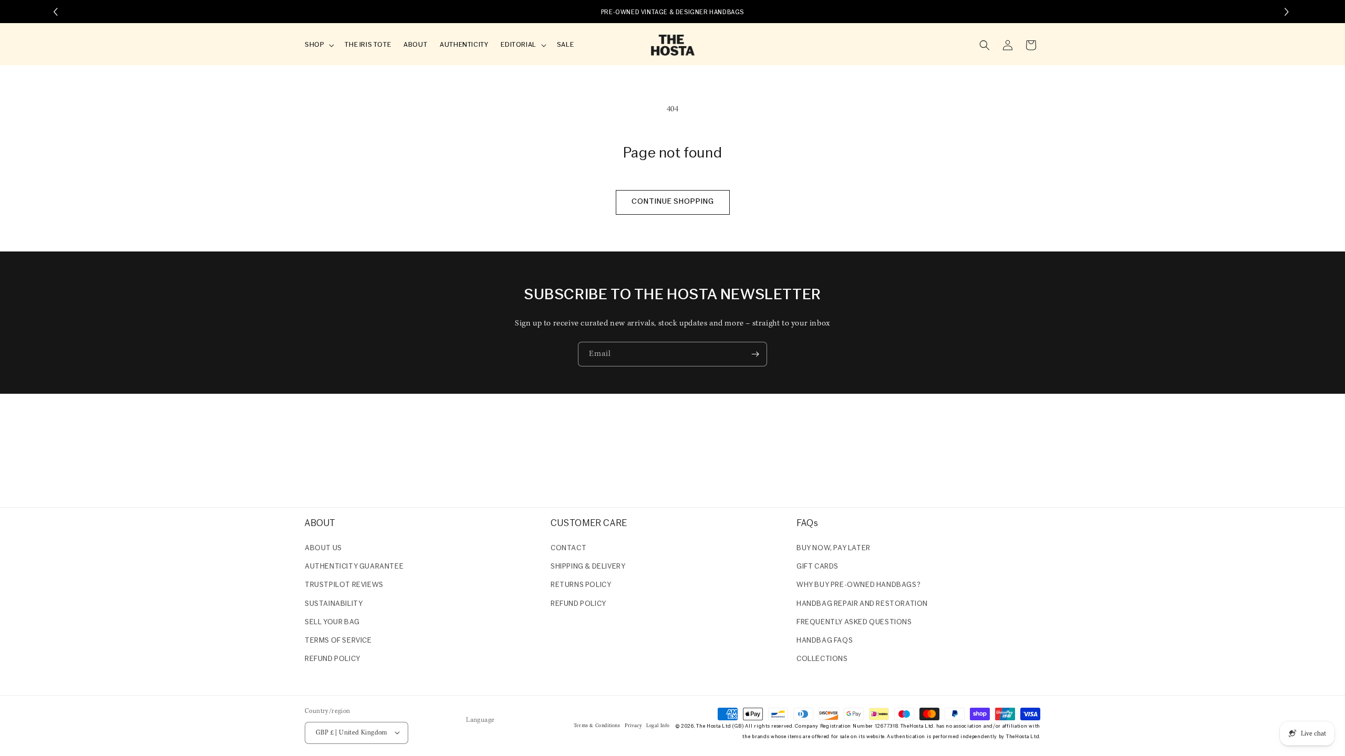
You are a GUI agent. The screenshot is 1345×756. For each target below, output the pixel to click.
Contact (568, 548)
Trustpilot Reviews (344, 586)
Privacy (633, 725)
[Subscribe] (755, 354)
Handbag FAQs (824, 641)
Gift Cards (817, 567)
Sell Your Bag (332, 622)
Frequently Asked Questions (854, 622)
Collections (822, 659)
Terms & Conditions (597, 725)
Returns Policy (581, 586)
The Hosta (708, 726)
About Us (323, 548)
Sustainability (334, 604)
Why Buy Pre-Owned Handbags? (858, 586)
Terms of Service (338, 641)
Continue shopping (673, 202)
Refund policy (332, 659)
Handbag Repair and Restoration (862, 604)
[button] (318, 45)
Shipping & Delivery (588, 567)
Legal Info (658, 725)
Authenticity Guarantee (354, 567)
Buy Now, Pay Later (833, 548)
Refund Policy (578, 604)
